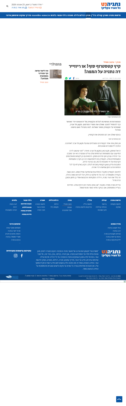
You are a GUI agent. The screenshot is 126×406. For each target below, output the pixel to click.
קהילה (99, 15)
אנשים (69, 207)
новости (46, 15)
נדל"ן (93, 15)
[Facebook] (74, 78)
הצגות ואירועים (26, 204)
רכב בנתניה (117, 231)
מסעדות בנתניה (26, 211)
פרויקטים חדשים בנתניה (84, 207)
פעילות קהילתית (101, 207)
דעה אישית (13, 204)
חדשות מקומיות (115, 204)
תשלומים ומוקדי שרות (13, 228)
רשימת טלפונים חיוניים (12, 234)
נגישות (52, 279)
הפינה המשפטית (11, 210)
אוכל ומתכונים (67, 210)
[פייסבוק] (21, 255)
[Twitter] (70, 78)
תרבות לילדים (27, 207)
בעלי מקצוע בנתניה (114, 228)
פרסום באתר (53, 276)
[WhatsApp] (66, 78)
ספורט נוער (41, 207)
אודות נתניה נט (65, 276)
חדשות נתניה (115, 15)
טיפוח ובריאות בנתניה (113, 237)
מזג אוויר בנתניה (18, 7)
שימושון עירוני (12, 15)
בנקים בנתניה (15, 240)
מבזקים (118, 207)
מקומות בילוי (54, 207)
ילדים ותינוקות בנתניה (113, 240)
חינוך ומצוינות (102, 210)
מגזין (88, 15)
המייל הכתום (34, 7)
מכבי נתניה (41, 210)
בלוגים (53, 15)
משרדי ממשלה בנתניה (13, 237)
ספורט (70, 15)
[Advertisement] (63, 40)
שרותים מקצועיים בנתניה (112, 234)
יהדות (15, 207)
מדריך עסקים (25, 15)
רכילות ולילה (79, 15)
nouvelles (36, 15)
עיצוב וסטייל (68, 204)
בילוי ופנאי (62, 15)
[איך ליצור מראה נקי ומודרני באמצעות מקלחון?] (56, 73)
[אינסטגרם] (15, 255)
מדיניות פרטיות (42, 276)
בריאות (104, 204)
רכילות (56, 204)
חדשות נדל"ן (88, 204)
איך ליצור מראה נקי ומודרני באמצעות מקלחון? (41, 74)
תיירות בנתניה (27, 214)
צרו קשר (45, 279)
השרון (105, 15)
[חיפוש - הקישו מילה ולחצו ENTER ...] (7, 6)
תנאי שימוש (30, 276)
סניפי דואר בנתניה (14, 231)
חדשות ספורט (40, 204)
